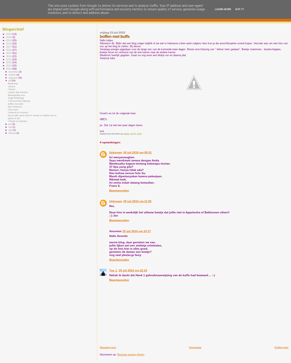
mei (10, 127)
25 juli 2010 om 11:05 (137, 201)
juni (10, 124)
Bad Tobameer (15, 106)
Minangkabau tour (16, 95)
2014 (9, 56)
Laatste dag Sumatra (18, 92)
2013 (9, 59)
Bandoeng (13, 83)
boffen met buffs (15, 104)
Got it (239, 9)
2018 (9, 43)
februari (12, 133)
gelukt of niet (14, 118)
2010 (9, 68)
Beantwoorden (119, 190)
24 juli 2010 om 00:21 (137, 152)
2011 (9, 65)
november (14, 72)
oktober (12, 75)
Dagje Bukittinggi (16, 98)
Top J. (113, 270)
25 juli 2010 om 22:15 (133, 270)
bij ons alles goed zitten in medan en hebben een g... (33, 115)
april (11, 130)
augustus (13, 78)
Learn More (223, 9)
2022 (9, 34)
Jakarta (11, 86)
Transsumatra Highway (19, 101)
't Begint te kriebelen (17, 121)
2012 (9, 62)
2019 (9, 40)
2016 (9, 50)
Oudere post (281, 347)
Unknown (115, 152)
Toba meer (13, 109)
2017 (9, 46)
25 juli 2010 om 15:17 (137, 231)
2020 (9, 37)
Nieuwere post (108, 347)
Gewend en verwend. (18, 112)
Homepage (195, 347)
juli (10, 80)
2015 (9, 53)
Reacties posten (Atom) (130, 354)
